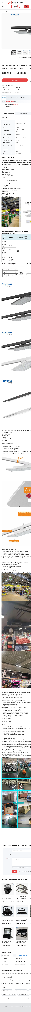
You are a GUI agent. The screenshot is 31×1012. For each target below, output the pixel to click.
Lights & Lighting (9, 11)
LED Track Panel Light (20, 961)
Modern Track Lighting (8, 983)
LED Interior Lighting (18, 11)
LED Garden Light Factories (9, 994)
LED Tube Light (5, 961)
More (3, 1000)
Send (14, 871)
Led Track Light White (8, 998)
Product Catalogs (23, 955)
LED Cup (18, 980)
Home (3, 11)
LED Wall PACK (5, 964)
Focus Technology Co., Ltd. (19, 1006)
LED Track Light (27, 11)
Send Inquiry (14, 80)
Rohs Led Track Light (23, 994)
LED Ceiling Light (27, 980)
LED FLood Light (19, 958)
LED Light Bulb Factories (20, 990)
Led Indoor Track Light (21, 998)
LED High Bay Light (6, 958)
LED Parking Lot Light (20, 964)
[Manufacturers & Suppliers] (15, 2)
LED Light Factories (7, 990)
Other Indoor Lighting (8, 980)
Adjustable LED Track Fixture (23, 983)
